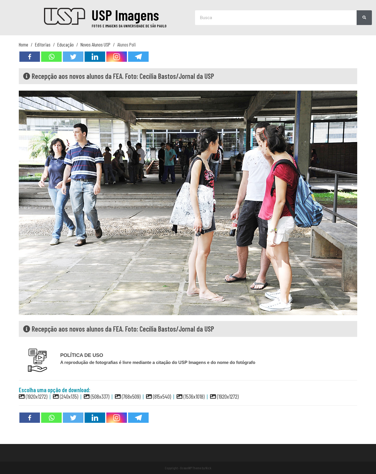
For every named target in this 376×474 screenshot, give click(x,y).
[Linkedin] (95, 56)
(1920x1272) (36, 396)
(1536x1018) (193, 396)
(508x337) (99, 396)
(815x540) (161, 396)
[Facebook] (29, 56)
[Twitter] (73, 56)
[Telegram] (138, 56)
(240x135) (68, 396)
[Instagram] (116, 56)
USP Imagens (125, 15)
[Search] (364, 17)
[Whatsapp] (51, 56)
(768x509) (130, 396)
